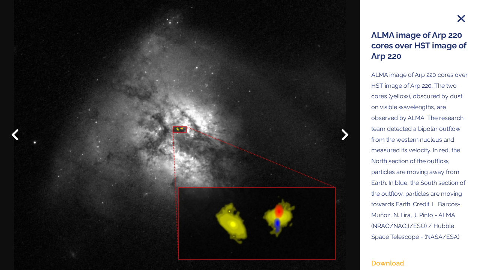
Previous (20, 129)
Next (340, 137)
